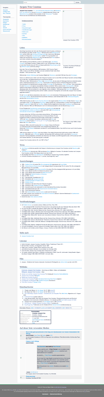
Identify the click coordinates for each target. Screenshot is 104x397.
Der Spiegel (40, 290)
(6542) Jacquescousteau (38, 192)
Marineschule (55, 52)
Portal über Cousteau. (27, 282)
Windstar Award (29, 182)
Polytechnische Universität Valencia (48, 188)
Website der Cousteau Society (29, 277)
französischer (39, 12)
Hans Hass (40, 82)
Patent (64, 84)
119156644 (37, 308)
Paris (30, 12)
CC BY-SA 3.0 (34, 372)
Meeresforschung (24, 14)
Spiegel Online (37, 282)
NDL (54, 308)
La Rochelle (36, 134)
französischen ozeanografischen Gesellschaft (41, 108)
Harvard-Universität (38, 179)
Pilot (53, 57)
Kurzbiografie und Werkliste (28, 280)
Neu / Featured (6, 13)
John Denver (25, 148)
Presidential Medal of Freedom (32, 180)
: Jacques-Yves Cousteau (31, 270)
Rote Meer (41, 104)
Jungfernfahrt (27, 104)
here (67, 366)
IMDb (38, 275)
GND (32, 308)
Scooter (48, 95)
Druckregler (50, 84)
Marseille (22, 134)
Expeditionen (68, 104)
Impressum (45, 394)
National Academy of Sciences (39, 174)
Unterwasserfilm (70, 86)
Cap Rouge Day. (29, 305)
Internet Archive (56, 305)
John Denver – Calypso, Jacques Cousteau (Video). (38, 303)
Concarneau (74, 134)
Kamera (36, 98)
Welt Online (64, 293)
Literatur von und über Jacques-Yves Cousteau (33, 274)
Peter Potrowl (56, 346)
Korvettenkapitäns (36, 56)
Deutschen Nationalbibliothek (61, 274)
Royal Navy (43, 102)
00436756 (57, 308)
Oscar (26, 169)
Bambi (31, 175)
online (52, 290)
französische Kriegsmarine (39, 54)
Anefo (43, 335)
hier (12, 389)
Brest (21, 54)
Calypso (77, 101)
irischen (37, 101)
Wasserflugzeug (54, 65)
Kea (53, 119)
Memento (37, 305)
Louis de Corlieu (48, 81)
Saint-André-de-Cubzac (48, 10)
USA (30, 102)
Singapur (35, 132)
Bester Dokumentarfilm (40, 169)
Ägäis (27, 119)
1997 (26, 12)
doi (62, 300)
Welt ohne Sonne (47, 172)
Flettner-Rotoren (30, 128)
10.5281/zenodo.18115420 (69, 300)
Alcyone (43, 125)
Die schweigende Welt (46, 164)
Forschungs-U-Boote (25, 96)
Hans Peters (37, 335)
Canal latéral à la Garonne (47, 193)
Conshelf (72, 105)
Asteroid (29, 192)
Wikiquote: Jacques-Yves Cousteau (31, 272)
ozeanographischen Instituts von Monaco (30, 110)
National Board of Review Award (33, 166)
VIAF (63, 308)
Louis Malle (63, 164)
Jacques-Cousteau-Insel (28, 236)
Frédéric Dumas (27, 205)
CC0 (51, 335)
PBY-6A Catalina (26, 66)
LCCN (43, 308)
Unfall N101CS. (28, 296)
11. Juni (36, 10)
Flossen (40, 81)
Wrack (27, 122)
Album (48, 151)
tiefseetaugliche (30, 98)
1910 (39, 10)
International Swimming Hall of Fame (47, 279)
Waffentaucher (36, 57)
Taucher (25, 95)
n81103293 (48, 308)
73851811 (67, 308)
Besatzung (75, 148)
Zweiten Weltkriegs (31, 75)
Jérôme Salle (64, 262)
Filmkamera (49, 14)
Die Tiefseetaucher (39, 154)
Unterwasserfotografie (72, 96)
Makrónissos (23, 120)
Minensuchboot (62, 101)
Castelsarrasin (75, 193)
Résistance (52, 75)
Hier (18, 389)
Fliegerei (39, 52)
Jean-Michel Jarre (26, 151)
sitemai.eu (56, 351)
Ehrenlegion (74, 75)
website (51, 366)
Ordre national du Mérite (36, 196)
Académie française (38, 185)
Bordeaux (58, 10)
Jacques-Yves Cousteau (28, 275)
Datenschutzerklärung (56, 394)
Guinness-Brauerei (43, 101)
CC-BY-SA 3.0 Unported (60, 387)
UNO (42, 177)
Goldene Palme (29, 164)
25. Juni (23, 12)
